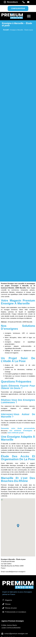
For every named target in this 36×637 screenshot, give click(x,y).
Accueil (6, 30)
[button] (18, 525)
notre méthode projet (15, 433)
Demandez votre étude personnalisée (18, 428)
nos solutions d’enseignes (20, 430)
